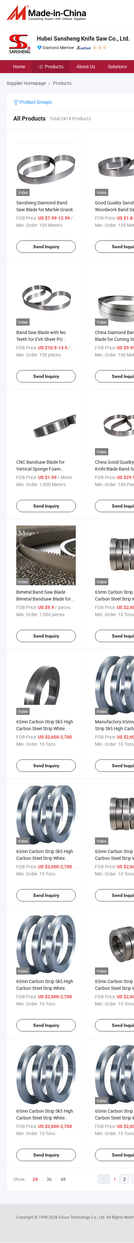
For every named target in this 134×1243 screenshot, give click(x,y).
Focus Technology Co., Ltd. (82, 1217)
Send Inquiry (46, 246)
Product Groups (35, 102)
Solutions (117, 66)
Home (19, 66)
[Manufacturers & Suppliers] (47, 12)
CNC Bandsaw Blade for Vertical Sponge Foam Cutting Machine (40, 469)
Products (54, 66)
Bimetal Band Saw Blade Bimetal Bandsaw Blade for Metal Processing (43, 599)
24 (35, 1179)
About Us (85, 66)
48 (63, 1179)
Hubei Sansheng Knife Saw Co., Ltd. (83, 38)
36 (49, 1179)
